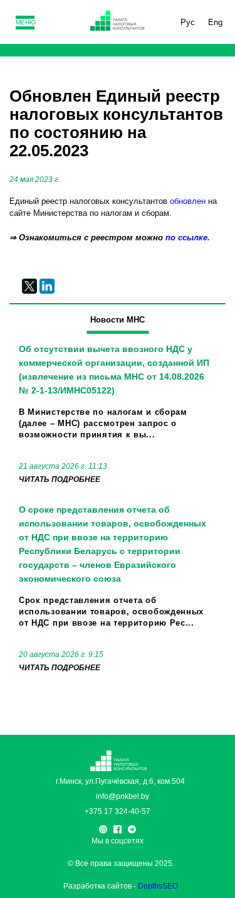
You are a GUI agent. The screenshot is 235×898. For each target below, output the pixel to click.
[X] (29, 286)
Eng (215, 22)
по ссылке (186, 237)
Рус (187, 22)
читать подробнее (59, 479)
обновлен (188, 201)
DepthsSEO (158, 886)
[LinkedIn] (47, 286)
